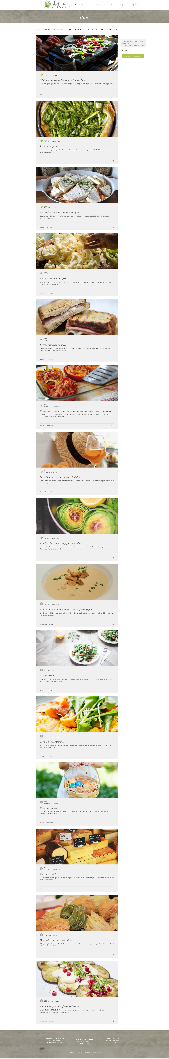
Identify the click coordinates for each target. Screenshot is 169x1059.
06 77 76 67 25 (116, 1040)
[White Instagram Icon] (115, 1043)
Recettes (68, 29)
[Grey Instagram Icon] (122, 5)
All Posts (38, 29)
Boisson (94, 29)
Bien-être (47, 29)
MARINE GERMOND (84, 1039)
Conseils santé (58, 29)
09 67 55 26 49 (116, 1038)
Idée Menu (77, 29)
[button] (116, 29)
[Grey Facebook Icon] (120, 5)
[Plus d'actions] (114, 75)
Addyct (79, 1052)
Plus (109, 29)
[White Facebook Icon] (112, 1043)
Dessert (86, 29)
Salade (103, 29)
